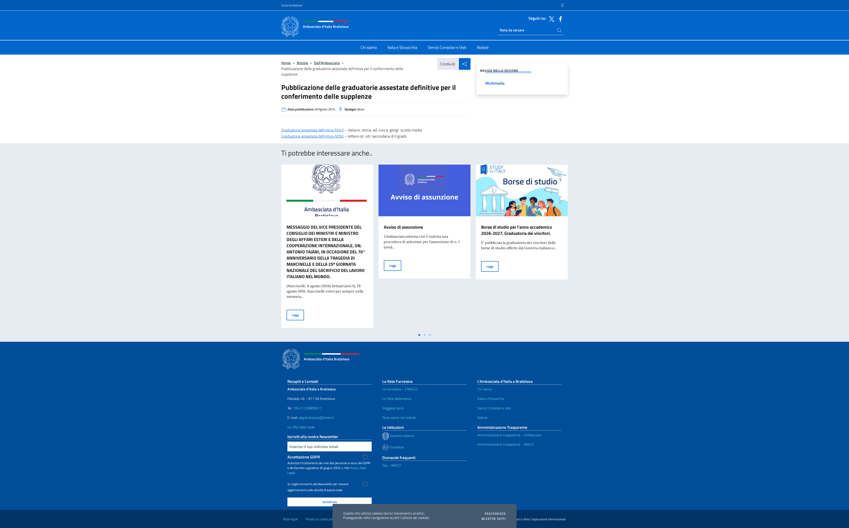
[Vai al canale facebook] (559, 18)
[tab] (419, 335)
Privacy (354, 467)
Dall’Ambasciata (327, 63)
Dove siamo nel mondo (399, 417)
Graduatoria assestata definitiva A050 (312, 136)
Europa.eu (396, 447)
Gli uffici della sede (301, 427)
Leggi (298, 314)
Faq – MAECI (391, 465)
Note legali (290, 519)
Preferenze (495, 513)
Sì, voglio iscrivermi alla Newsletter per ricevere (317, 484)
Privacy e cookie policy (321, 519)
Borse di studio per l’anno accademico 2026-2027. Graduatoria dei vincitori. (516, 230)
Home (286, 63)
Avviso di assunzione (403, 227)
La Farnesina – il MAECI (399, 389)
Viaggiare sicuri (393, 408)
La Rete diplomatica (396, 398)
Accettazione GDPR (303, 457)
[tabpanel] (327, 248)
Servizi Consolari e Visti (494, 408)
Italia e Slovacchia (490, 398)
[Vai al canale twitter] (550, 18)
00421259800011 (308, 408)
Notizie (302, 63)
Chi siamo (484, 389)
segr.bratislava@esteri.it (316, 417)
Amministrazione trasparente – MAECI (505, 444)
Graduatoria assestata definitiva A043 (312, 130)
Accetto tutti (494, 518)
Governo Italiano (291, 5)
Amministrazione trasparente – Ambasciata (509, 435)
